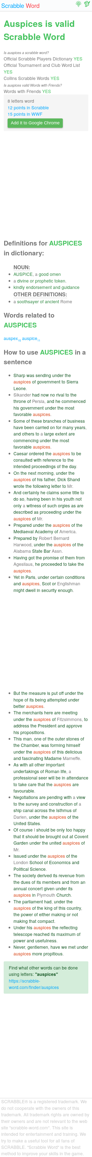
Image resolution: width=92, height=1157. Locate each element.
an (82, 882)
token (59, 281)
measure (37, 693)
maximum (66, 934)
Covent (81, 836)
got (31, 557)
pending (55, 797)
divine (23, 281)
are (71, 434)
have (18, 427)
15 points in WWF (25, 114)
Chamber (30, 745)
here (48, 712)
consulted (22, 460)
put (55, 693)
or (32, 281)
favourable (23, 791)
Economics (60, 862)
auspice (31, 338)
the (68, 375)
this (60, 752)
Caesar (20, 453)
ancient (52, 301)
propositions (32, 732)
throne (19, 401)
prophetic (44, 281)
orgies (64, 505)
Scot (46, 583)
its (31, 700)
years (80, 427)
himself (73, 745)
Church (63, 895)
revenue (67, 875)
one (37, 739)
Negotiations (25, 797)
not (79, 499)
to (63, 382)
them (70, 557)
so (22, 499)
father (49, 479)
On (16, 473)
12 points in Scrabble (28, 107)
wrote (18, 486)
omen (55, 274)
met (72, 947)
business (76, 421)
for (58, 427)
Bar (47, 551)
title (75, 492)
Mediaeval (23, 531)
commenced (74, 401)
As (16, 764)
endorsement (39, 287)
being (40, 700)
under (58, 375)
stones (72, 739)
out (65, 836)
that (41, 784)
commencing (26, 440)
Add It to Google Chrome (35, 122)
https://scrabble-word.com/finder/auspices (34, 984)
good (44, 274)
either (44, 914)
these (36, 421)
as (73, 505)
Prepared (22, 525)
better (19, 706)
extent (61, 434)
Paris (30, 577)
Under (19, 927)
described (23, 512)
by (35, 538)
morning (45, 473)
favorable (22, 414)
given (49, 888)
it (23, 836)
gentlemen (37, 947)
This (17, 739)
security (49, 590)
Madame (53, 758)
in (53, 499)
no (52, 395)
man (27, 739)
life (63, 771)
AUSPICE (23, 274)
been (29, 427)
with (37, 460)
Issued (19, 856)
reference (52, 460)
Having (20, 557)
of (42, 301)
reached (42, 934)
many (68, 427)
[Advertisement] (46, 186)
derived (44, 875)
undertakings (26, 771)
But (16, 693)
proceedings (44, 466)
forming (57, 745)
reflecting (69, 927)
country (74, 908)
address (21, 725)
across (41, 810)
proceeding (51, 512)
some (65, 492)
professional (25, 778)
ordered (36, 453)
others (28, 434)
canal (28, 810)
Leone (19, 388)
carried (42, 427)
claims (53, 492)
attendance (77, 778)
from (80, 557)
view (81, 797)
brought (53, 836)
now (45, 395)
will (51, 778)
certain (57, 577)
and (56, 287)
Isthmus (64, 810)
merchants (32, 712)
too (69, 830)
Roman (52, 771)
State (37, 551)
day (72, 466)
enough (65, 590)
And (17, 492)
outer (60, 739)
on (52, 427)
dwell (31, 590)
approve (74, 725)
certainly (31, 492)
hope (18, 700)
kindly (19, 287)
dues (25, 882)
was (30, 375)
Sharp (19, 375)
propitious (53, 953)
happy (79, 830)
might (18, 590)
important (55, 764)
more (37, 953)
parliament (32, 901)
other (40, 764)
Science (38, 869)
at (71, 836)
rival (60, 395)
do (15, 499)
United (19, 823)
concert (35, 888)
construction (61, 804)
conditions (75, 577)
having (33, 499)
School (36, 862)
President (47, 725)
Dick (61, 479)
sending (43, 375)
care (32, 784)
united (55, 843)
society (29, 875)
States (33, 823)
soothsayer (28, 301)
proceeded (51, 564)
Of (15, 830)
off (61, 693)
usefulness (45, 940)
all (31, 764)
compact (46, 921)
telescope (22, 934)
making (58, 914)
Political (21, 869)
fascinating (32, 758)
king (48, 908)
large (49, 434)
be (78, 453)
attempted (57, 700)
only (17, 505)
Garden (20, 843)
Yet (16, 577)
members (51, 882)
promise (51, 557)
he (57, 401)
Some (19, 421)
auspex (12, 338)
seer (43, 778)
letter (56, 486)
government (48, 382)
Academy (44, 531)
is (48, 693)
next (32, 473)
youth (69, 499)
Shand (73, 479)
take (72, 564)
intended (21, 466)
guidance (70, 287)
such (52, 505)
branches (52, 421)
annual (20, 888)
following (41, 486)
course (26, 830)
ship (17, 810)
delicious (73, 752)
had (35, 395)
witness (33, 505)
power (27, 914)
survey (32, 804)
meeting (70, 712)
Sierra (72, 382)
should (42, 830)
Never (19, 947)
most (69, 408)
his (16, 408)
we (64, 947)
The (17, 712)
